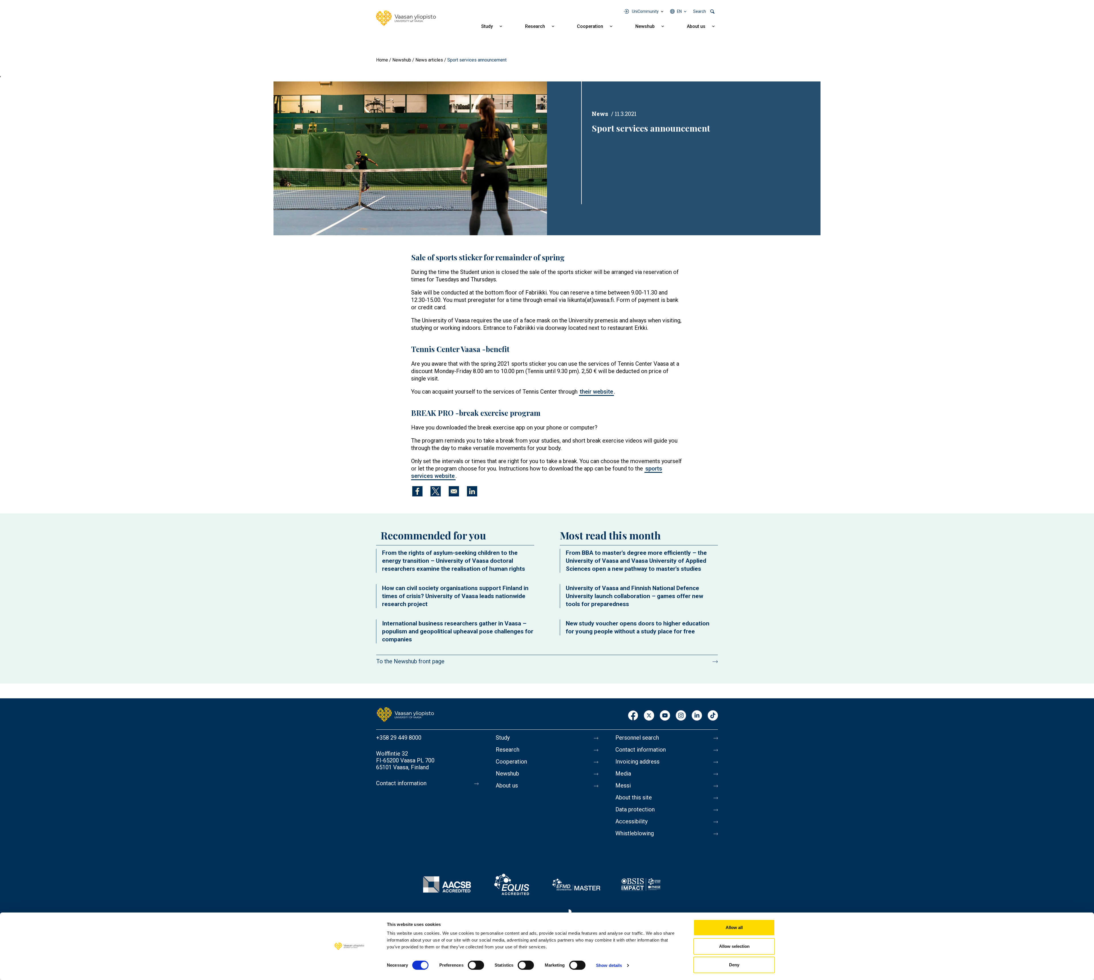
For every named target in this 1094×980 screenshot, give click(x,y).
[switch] (476, 965)
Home (382, 60)
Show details (609, 965)
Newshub (645, 26)
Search (699, 11)
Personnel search (637, 737)
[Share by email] (454, 491)
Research (535, 26)
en (679, 11)
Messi (623, 785)
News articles (429, 60)
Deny (734, 964)
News (600, 113)
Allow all (734, 927)
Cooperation (590, 26)
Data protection (635, 809)
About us (696, 26)
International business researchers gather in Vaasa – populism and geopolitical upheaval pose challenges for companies (457, 631)
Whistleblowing (634, 833)
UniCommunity (645, 11)
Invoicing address (637, 761)
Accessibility (631, 821)
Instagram (681, 715)
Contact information (401, 783)
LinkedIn (697, 715)
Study (487, 26)
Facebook (633, 715)
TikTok (713, 715)
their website (596, 391)
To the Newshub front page (410, 661)
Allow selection (734, 946)
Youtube (665, 715)
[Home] (406, 18)
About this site (633, 797)
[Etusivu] (405, 714)
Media (623, 773)
